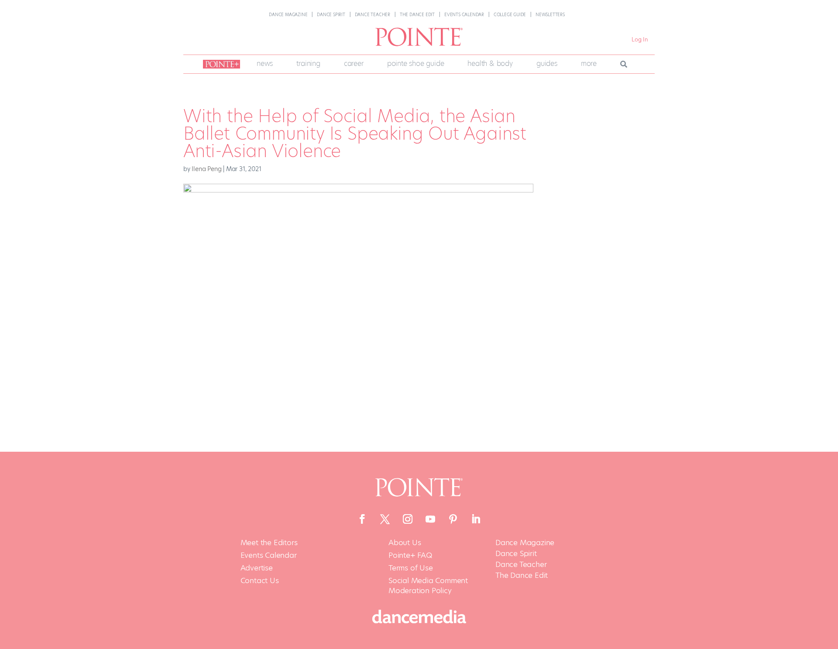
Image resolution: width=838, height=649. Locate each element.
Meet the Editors (269, 543)
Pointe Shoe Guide (415, 63)
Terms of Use (410, 568)
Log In (640, 39)
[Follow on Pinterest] (453, 519)
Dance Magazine (288, 14)
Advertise (256, 568)
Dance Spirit (331, 14)
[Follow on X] (385, 519)
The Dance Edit (417, 14)
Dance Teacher (372, 14)
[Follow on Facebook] (362, 519)
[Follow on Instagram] (407, 519)
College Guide (510, 14)
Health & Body (489, 63)
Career (354, 63)
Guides (546, 63)
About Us (404, 543)
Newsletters (550, 14)
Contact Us (259, 581)
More (589, 63)
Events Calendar (464, 14)
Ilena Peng (206, 169)
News (265, 63)
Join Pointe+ (220, 64)
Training (308, 63)
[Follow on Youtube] (430, 519)
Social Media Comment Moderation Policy (428, 586)
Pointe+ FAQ (410, 555)
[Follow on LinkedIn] (475, 519)
